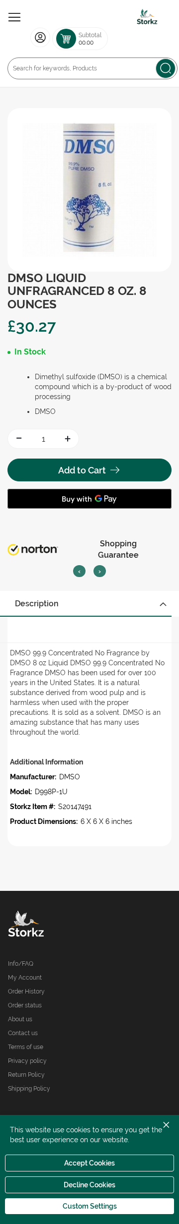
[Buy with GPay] (89, 499)
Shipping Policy (29, 1088)
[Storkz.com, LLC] (49, 925)
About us (20, 1019)
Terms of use (25, 1047)
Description (37, 603)
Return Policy (26, 1074)
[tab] (89, 604)
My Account (25, 977)
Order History (26, 991)
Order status (25, 1005)
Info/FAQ (20, 963)
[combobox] (92, 68)
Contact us (23, 1033)
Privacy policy (27, 1060)
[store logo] (147, 17)
